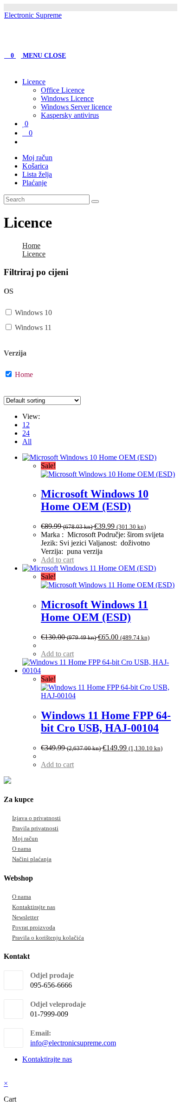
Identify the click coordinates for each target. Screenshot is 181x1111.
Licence (33, 82)
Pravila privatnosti (35, 828)
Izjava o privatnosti (36, 818)
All (27, 441)
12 (26, 425)
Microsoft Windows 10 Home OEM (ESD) (95, 500)
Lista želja (37, 174)
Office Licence (62, 90)
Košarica (35, 166)
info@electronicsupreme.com (73, 1043)
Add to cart (57, 560)
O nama (21, 848)
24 (26, 433)
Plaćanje (34, 183)
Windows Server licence (76, 107)
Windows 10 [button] (33, 312)
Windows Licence (67, 98)
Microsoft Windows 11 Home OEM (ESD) (94, 611)
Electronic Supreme (33, 15)
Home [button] (24, 374)
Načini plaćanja (32, 858)
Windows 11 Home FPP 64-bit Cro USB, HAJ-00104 (106, 721)
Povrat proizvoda (33, 927)
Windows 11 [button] (33, 327)
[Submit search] (95, 201)
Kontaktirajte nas (33, 906)
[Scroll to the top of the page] (6, 1075)
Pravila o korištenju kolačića (48, 937)
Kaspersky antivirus (70, 115)
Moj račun (37, 158)
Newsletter (25, 917)
